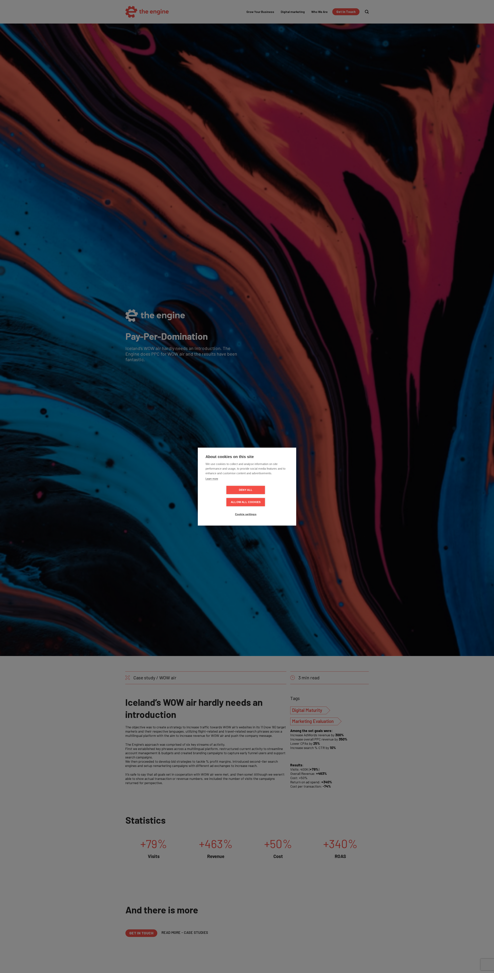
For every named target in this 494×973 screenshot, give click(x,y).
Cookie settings (245, 514)
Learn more (212, 478)
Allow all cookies (246, 502)
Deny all (246, 490)
